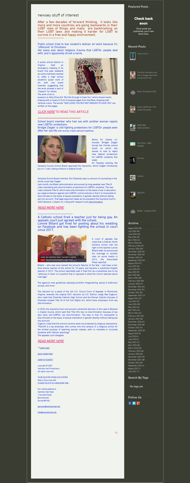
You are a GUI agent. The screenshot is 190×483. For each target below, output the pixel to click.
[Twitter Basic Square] (134, 403)
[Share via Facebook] (39, 424)
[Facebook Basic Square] (129, 403)
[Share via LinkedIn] (52, 424)
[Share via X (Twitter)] (46, 424)
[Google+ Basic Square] (138, 403)
